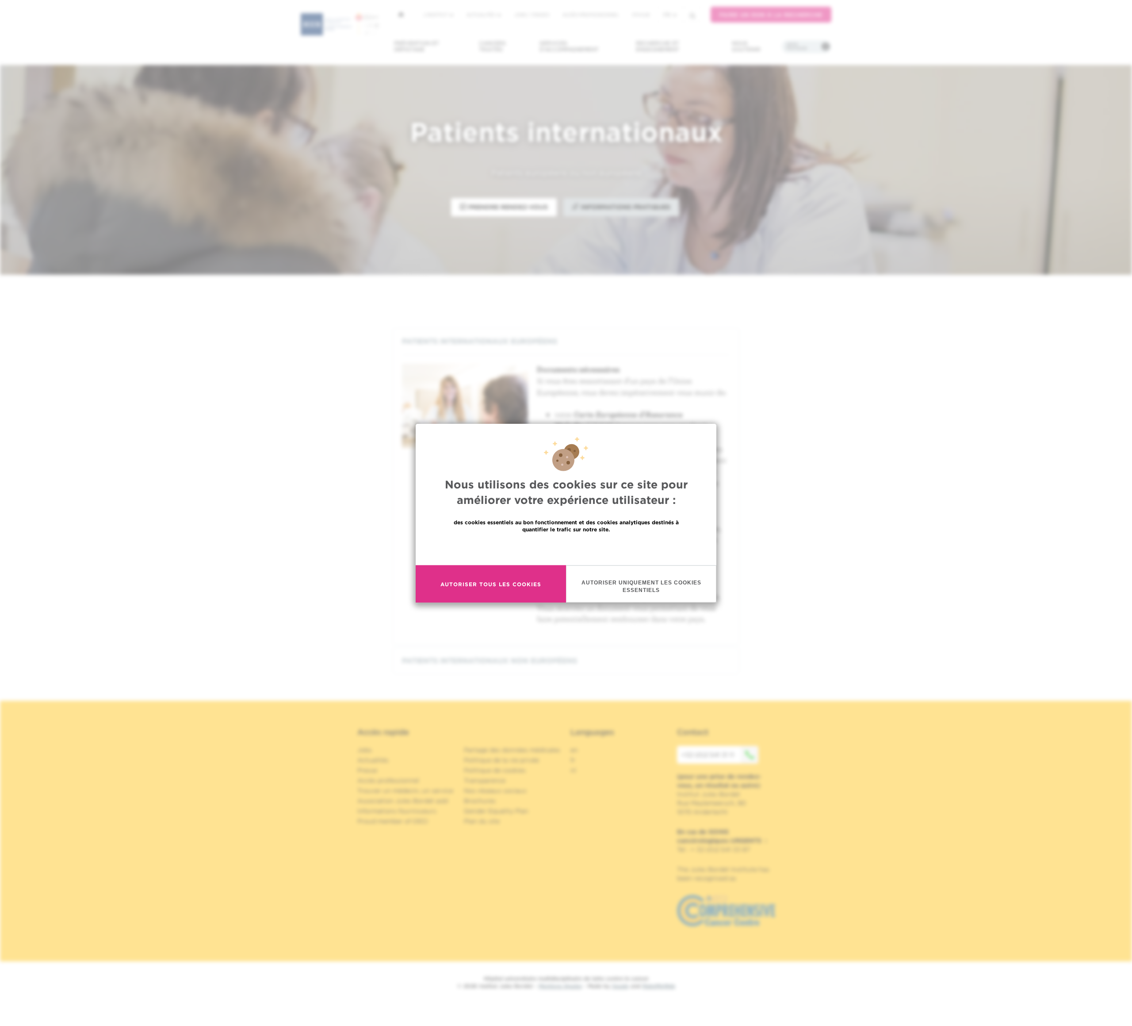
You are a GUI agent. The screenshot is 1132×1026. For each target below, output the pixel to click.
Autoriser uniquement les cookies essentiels (641, 586)
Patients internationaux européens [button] (479, 341)
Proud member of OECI (392, 821)
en (574, 749)
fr (667, 15)
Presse (367, 770)
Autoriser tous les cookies (490, 583)
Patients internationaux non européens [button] (489, 661)
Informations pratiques (624, 207)
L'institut (436, 14)
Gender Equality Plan (496, 811)
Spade (620, 986)
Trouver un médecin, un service (405, 790)
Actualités (482, 14)
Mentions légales (560, 986)
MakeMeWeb (658, 986)
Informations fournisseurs (396, 811)
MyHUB (641, 14)
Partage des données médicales (512, 749)
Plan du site (482, 821)
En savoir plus (566, 548)
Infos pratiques (796, 46)
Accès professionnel (590, 14)
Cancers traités (492, 46)
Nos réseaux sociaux (495, 790)
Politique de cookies (495, 770)
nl (573, 770)
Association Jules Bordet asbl (402, 800)
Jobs (364, 749)
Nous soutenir (746, 46)
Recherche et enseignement (657, 46)
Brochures (480, 800)
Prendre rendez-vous (507, 207)
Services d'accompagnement (569, 46)
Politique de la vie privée (501, 760)
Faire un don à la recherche (770, 15)
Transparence (484, 780)
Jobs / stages (531, 14)
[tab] (566, 341)
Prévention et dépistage (416, 46)
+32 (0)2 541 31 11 (707, 754)
